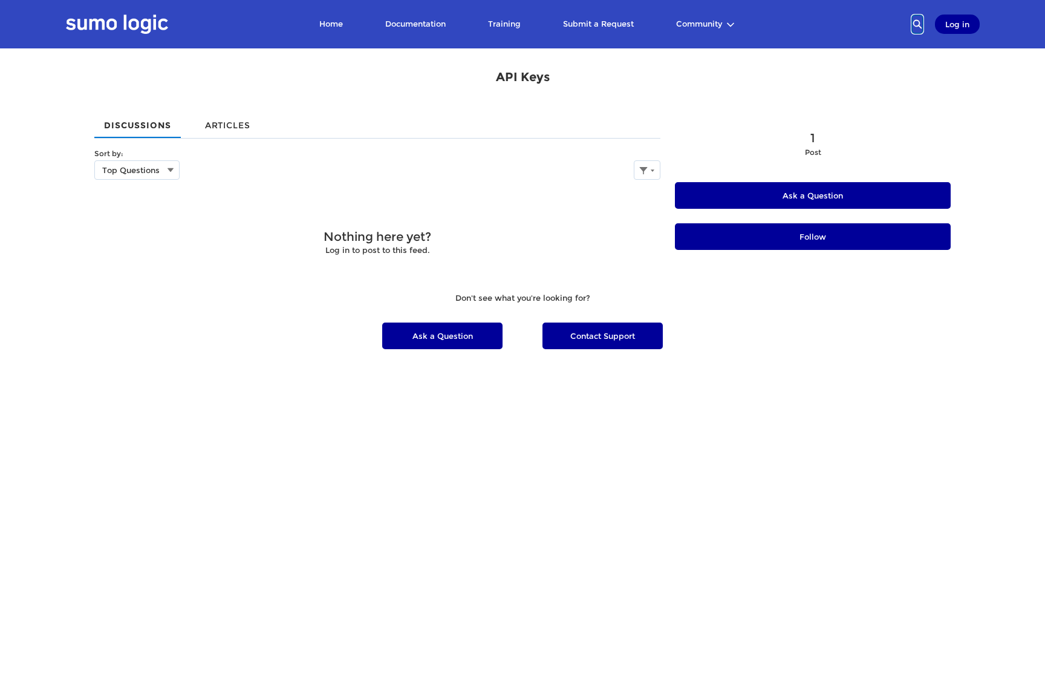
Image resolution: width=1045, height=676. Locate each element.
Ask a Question (813, 195)
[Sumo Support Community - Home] (117, 24)
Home (331, 23)
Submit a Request (598, 23)
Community (699, 23)
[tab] (137, 121)
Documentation (415, 23)
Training (504, 23)
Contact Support (602, 336)
